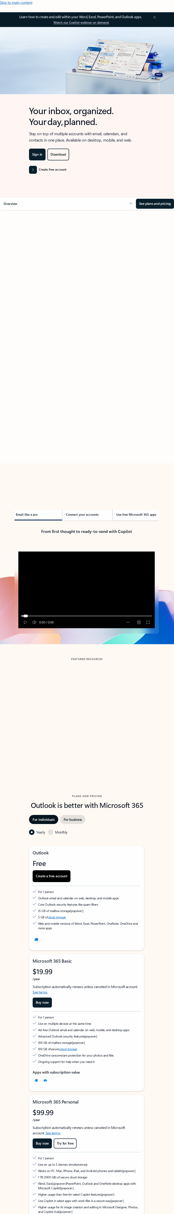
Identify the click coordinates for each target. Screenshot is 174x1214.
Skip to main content (16, 2)
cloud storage (57, 917)
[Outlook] (36, 1080)
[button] (68, 203)
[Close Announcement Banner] (154, 17)
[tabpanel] (86, 353)
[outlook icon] (36, 939)
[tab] (27, 255)
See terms (40, 992)
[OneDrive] (45, 1080)
